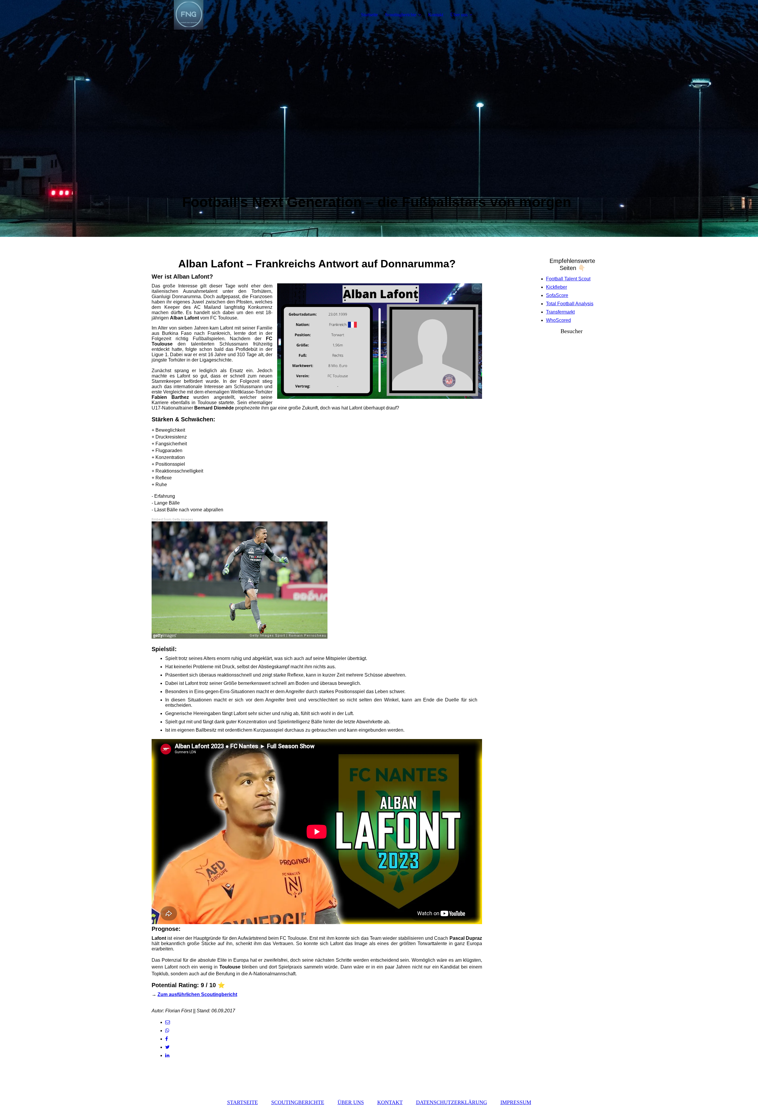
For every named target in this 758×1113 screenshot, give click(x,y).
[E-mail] (167, 1022)
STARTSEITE (242, 1102)
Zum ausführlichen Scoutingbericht (197, 994)
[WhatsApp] (167, 1030)
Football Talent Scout (568, 278)
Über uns (459, 14)
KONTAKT (390, 1102)
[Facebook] (166, 1038)
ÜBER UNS (351, 1102)
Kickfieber (556, 287)
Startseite (369, 14)
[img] (189, 15)
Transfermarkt (560, 311)
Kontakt (435, 14)
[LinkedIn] (167, 1055)
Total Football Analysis (569, 303)
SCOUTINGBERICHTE (297, 1102)
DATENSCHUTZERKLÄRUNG (451, 1102)
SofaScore (557, 295)
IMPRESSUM (515, 1102)
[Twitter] (167, 1047)
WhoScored (558, 320)
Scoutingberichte (400, 14)
